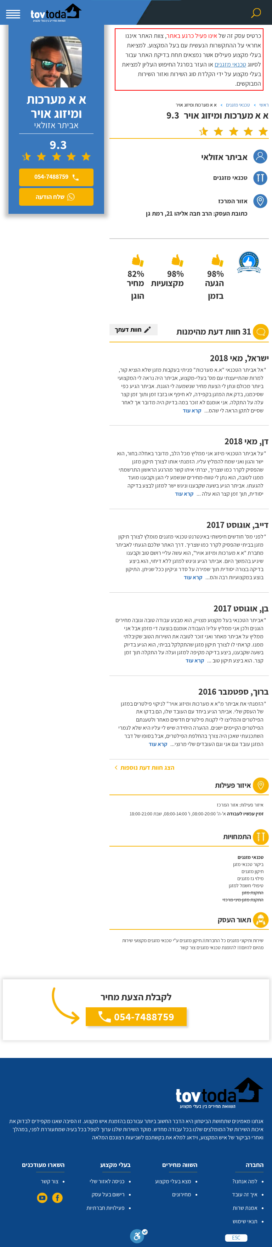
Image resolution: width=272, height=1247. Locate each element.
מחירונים (181, 1194)
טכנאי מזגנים (230, 64)
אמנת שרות (245, 1208)
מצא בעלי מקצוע (173, 1181)
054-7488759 (144, 1016)
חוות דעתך (128, 329)
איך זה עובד (244, 1194)
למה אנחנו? (244, 1181)
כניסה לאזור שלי (107, 1181)
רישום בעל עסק (108, 1194)
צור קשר (49, 1181)
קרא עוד (192, 410)
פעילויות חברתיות (105, 1208)
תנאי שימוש (245, 1221)
